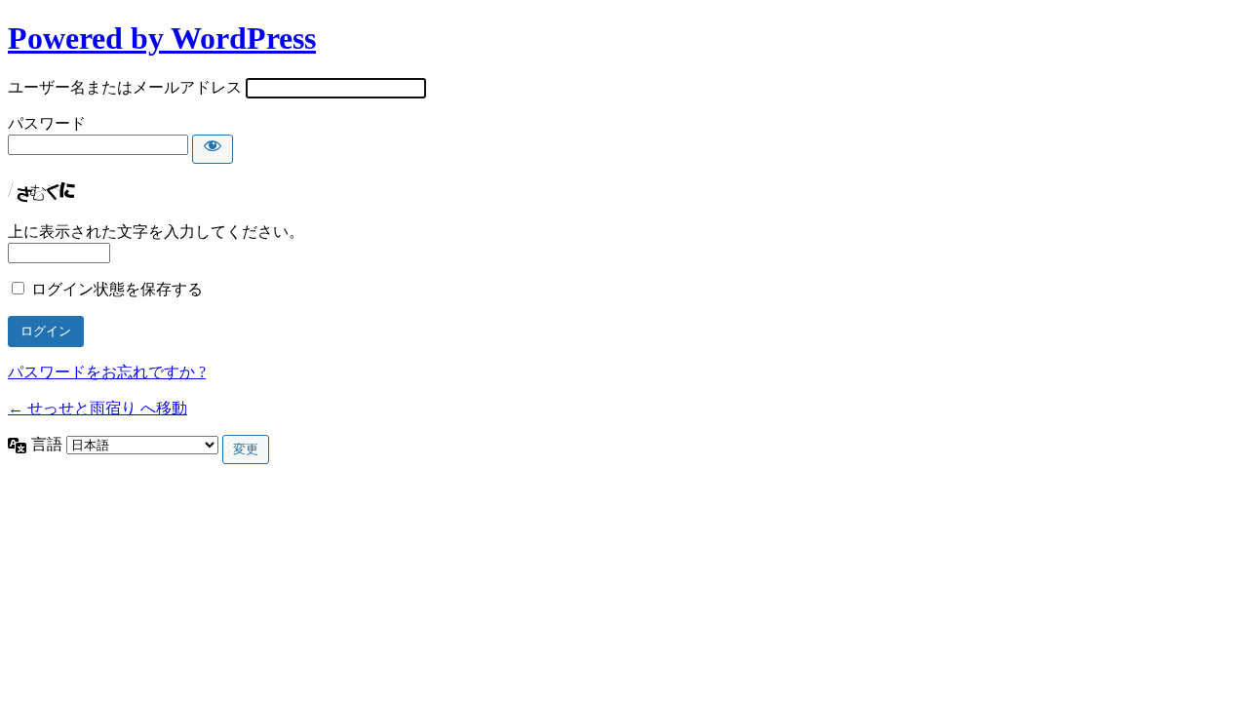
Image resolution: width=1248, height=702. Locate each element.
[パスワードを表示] (212, 149)
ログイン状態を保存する (117, 289)
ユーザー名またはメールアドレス (125, 87)
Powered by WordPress (162, 38)
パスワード (47, 123)
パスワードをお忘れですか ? (107, 372)
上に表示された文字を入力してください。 (156, 231)
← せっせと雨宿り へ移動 (97, 408)
